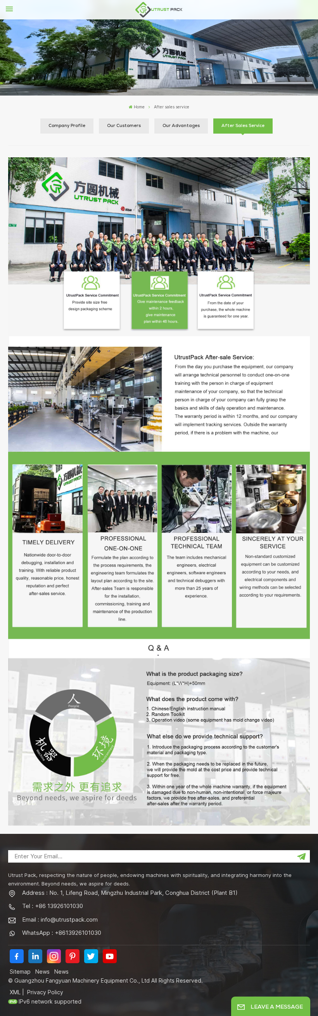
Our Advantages (181, 126)
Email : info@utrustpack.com (60, 919)
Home (139, 107)
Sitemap (20, 971)
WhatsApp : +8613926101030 (61, 932)
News (42, 971)
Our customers (124, 126)
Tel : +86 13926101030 (52, 906)
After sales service (242, 126)
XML (15, 992)
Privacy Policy (45, 992)
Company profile (66, 126)
